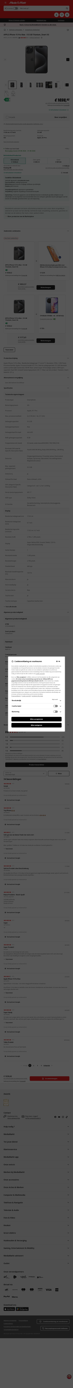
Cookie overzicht (26, 696)
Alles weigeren (36, 725)
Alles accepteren (36, 719)
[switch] (55, 706)
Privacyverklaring (16, 696)
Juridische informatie (37, 696)
